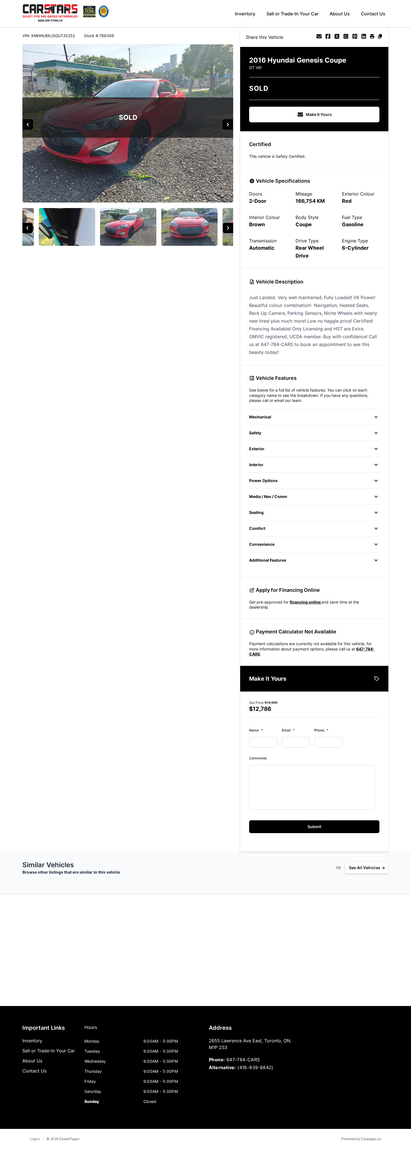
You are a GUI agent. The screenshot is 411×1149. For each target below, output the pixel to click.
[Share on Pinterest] (354, 37)
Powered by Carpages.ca (361, 1139)
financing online (306, 602)
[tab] (90, 1030)
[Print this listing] (372, 37)
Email (288, 730)
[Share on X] (337, 37)
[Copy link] (380, 37)
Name (256, 730)
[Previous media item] (28, 124)
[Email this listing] (319, 37)
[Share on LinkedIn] (363, 37)
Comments (257, 758)
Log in (35, 1139)
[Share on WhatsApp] (345, 37)
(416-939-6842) (255, 1067)
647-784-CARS (243, 1059)
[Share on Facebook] (328, 37)
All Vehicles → (367, 867)
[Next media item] (228, 124)
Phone (321, 730)
